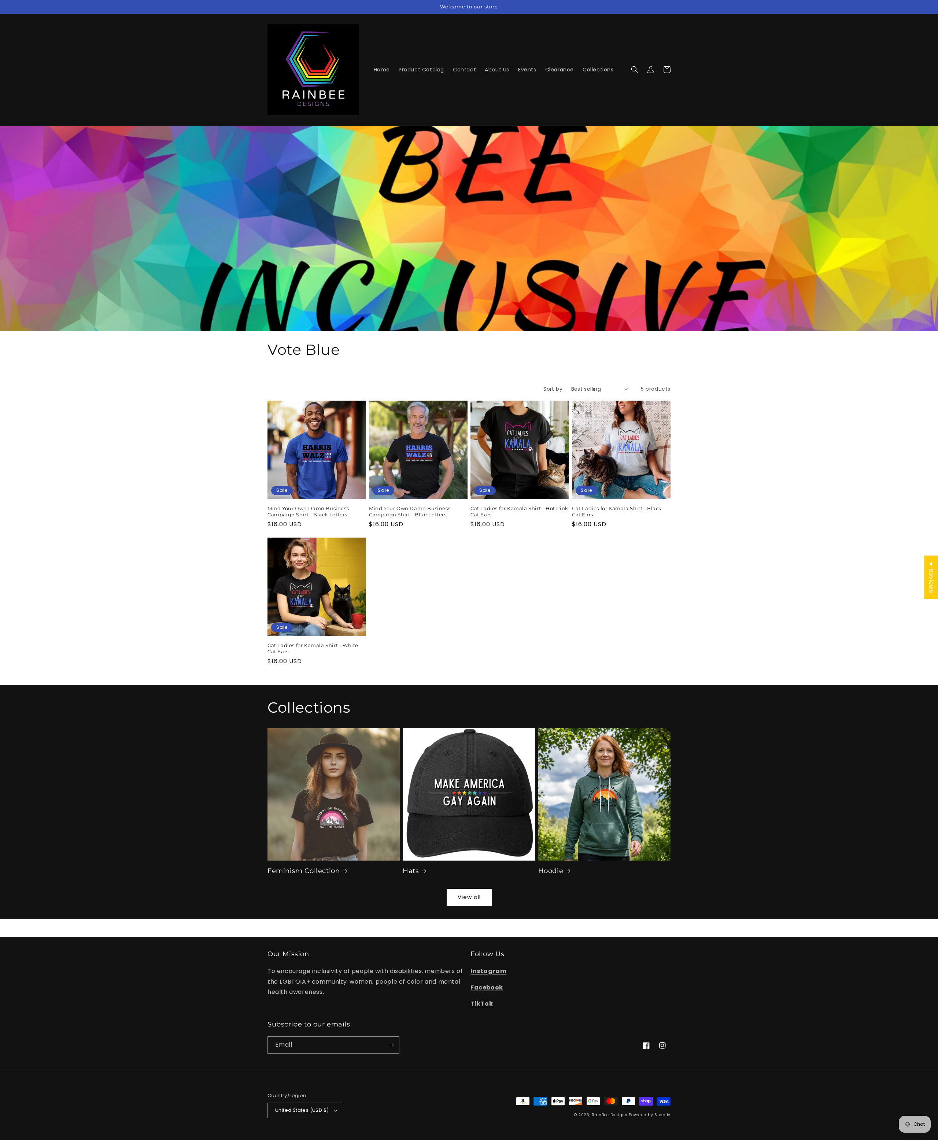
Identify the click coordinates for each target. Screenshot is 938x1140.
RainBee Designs (610, 1115)
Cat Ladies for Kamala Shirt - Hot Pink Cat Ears (519, 511)
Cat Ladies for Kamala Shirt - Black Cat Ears (617, 511)
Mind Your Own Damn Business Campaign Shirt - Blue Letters (409, 511)
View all (469, 897)
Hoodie (551, 871)
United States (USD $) (302, 1110)
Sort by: (553, 389)
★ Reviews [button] (931, 577)
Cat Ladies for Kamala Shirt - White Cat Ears (312, 648)
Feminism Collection (303, 871)
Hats (411, 871)
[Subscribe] (391, 1045)
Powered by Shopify (650, 1115)
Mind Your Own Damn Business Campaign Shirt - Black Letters (308, 511)
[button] (635, 70)
